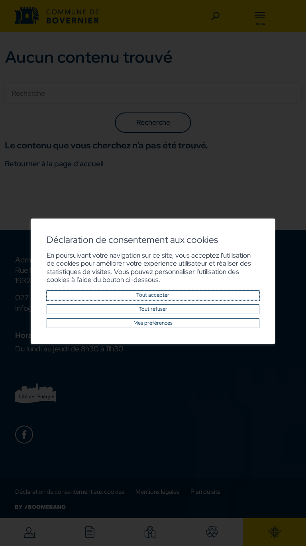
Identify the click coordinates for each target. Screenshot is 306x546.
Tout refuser (153, 309)
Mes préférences (153, 322)
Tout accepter (152, 295)
